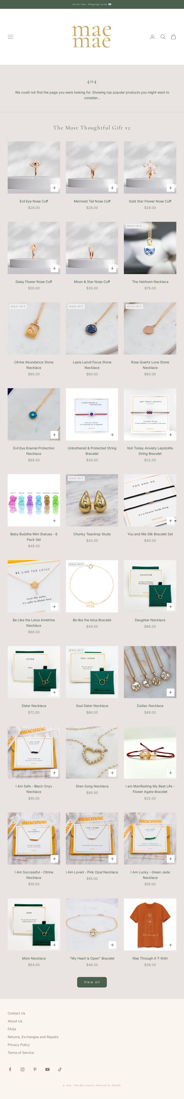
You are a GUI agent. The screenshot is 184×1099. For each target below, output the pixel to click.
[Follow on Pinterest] (35, 1069)
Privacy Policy (19, 1045)
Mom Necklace (34, 958)
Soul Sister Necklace (92, 706)
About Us (15, 1021)
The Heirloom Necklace (150, 282)
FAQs (12, 1029)
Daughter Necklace (150, 620)
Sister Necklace (34, 706)
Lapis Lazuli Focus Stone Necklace (92, 365)
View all (92, 982)
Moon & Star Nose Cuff (92, 282)
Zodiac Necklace (150, 706)
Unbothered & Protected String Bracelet (92, 451)
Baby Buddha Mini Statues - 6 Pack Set (34, 537)
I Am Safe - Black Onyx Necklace (34, 789)
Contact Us (16, 1013)
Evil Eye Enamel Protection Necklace (33, 451)
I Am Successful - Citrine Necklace (34, 875)
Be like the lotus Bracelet (92, 620)
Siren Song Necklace (92, 786)
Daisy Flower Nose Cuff (34, 282)
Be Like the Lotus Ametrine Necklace (34, 622)
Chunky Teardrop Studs (92, 534)
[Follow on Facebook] (10, 1069)
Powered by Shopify (108, 1085)
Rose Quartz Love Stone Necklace (150, 365)
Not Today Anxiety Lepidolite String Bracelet (150, 451)
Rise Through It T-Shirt (150, 958)
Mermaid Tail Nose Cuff (92, 201)
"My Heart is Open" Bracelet (92, 958)
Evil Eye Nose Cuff (34, 201)
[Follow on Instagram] (22, 1069)
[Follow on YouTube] (47, 1069)
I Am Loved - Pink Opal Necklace (92, 872)
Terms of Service (21, 1053)
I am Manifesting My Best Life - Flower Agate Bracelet (150, 789)
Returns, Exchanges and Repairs (33, 1037)
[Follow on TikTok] (60, 1069)
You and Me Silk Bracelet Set (150, 534)
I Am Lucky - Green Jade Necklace (150, 875)
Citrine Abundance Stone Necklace (33, 365)
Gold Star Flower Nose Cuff (150, 201)
